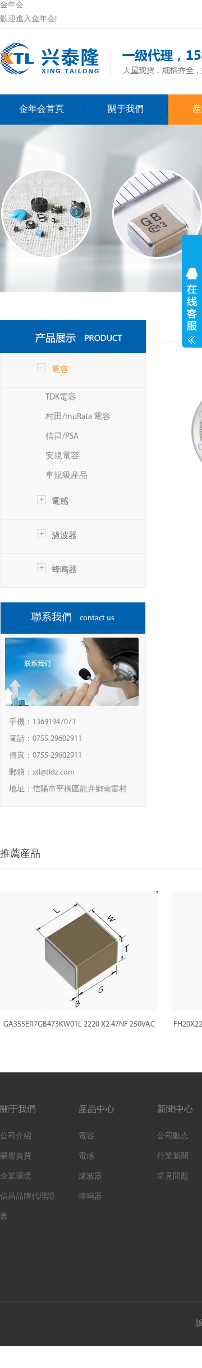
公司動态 (173, 1136)
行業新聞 (173, 1156)
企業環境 (15, 1176)
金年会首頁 (41, 109)
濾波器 (64, 536)
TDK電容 (60, 397)
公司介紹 (15, 1136)
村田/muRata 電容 (78, 417)
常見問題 (173, 1176)
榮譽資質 (15, 1156)
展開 (192, 305)
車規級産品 (66, 476)
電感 (60, 502)
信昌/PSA (62, 437)
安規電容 (62, 456)
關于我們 (126, 109)
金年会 (12, 5)
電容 (60, 370)
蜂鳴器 (64, 570)
